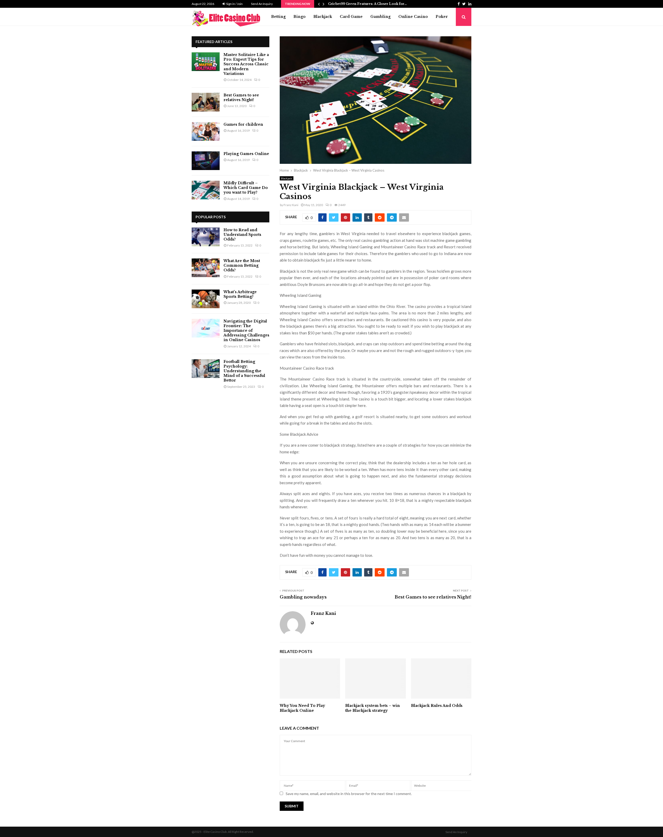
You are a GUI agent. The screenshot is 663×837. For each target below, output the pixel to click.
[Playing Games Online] (206, 160)
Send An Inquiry (262, 4)
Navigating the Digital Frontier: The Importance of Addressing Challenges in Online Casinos (246, 330)
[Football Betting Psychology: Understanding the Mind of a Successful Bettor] (206, 368)
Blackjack (322, 16)
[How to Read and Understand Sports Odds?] (206, 237)
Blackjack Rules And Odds (437, 705)
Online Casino (413, 16)
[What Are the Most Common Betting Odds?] (206, 267)
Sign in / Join (234, 4)
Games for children (243, 124)
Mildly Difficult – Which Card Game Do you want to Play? (246, 188)
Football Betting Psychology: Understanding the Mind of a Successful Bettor (244, 371)
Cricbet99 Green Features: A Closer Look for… (367, 4)
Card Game (351, 16)
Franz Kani (291, 205)
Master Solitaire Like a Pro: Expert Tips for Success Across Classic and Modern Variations (246, 64)
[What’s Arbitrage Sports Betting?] (206, 299)
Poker (442, 16)
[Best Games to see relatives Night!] (206, 102)
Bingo (299, 16)
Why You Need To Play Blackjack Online (302, 708)
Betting (278, 16)
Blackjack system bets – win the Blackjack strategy (372, 708)
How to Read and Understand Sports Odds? (242, 235)
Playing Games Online (246, 153)
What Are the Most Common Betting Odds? (242, 265)
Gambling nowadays (303, 597)
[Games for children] (206, 131)
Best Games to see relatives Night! (433, 597)
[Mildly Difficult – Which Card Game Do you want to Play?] (206, 190)
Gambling (380, 16)
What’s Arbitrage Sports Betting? (240, 294)
